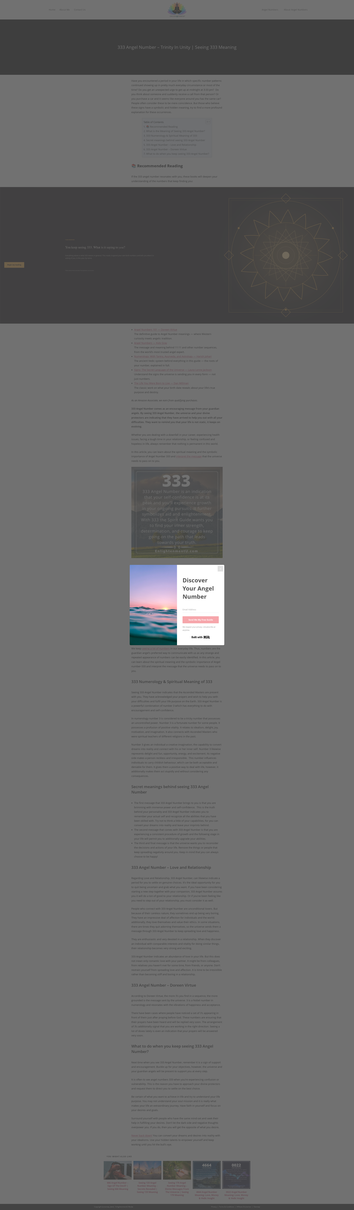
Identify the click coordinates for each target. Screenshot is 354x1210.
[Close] (220, 568)
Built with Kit (201, 637)
